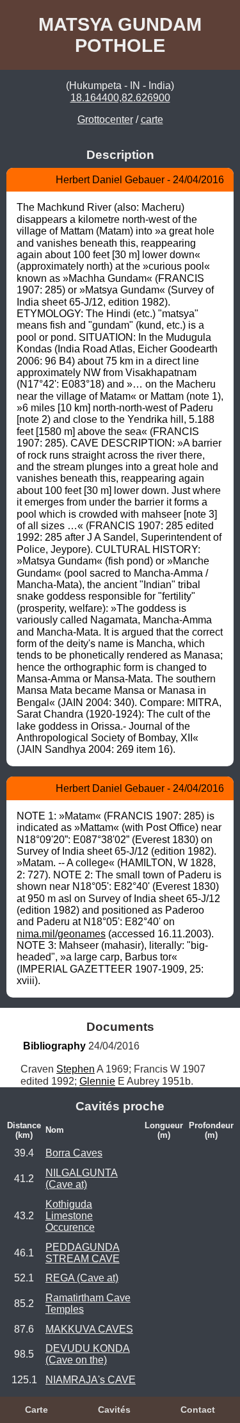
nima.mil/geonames (61, 933)
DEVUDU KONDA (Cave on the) (87, 1354)
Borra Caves (73, 1152)
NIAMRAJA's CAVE (90, 1379)
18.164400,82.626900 (120, 97)
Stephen (75, 1069)
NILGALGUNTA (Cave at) (81, 1178)
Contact (197, 1409)
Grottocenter (105, 119)
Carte (36, 1409)
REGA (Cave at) (81, 1277)
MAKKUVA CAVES (89, 1329)
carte (152, 119)
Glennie (97, 1081)
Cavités (114, 1409)
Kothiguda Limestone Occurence (70, 1216)
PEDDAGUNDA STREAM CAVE (82, 1253)
